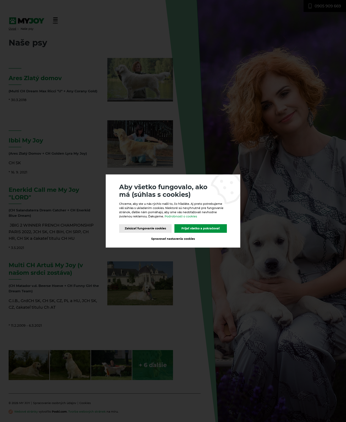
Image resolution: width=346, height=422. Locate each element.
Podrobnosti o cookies (181, 216)
